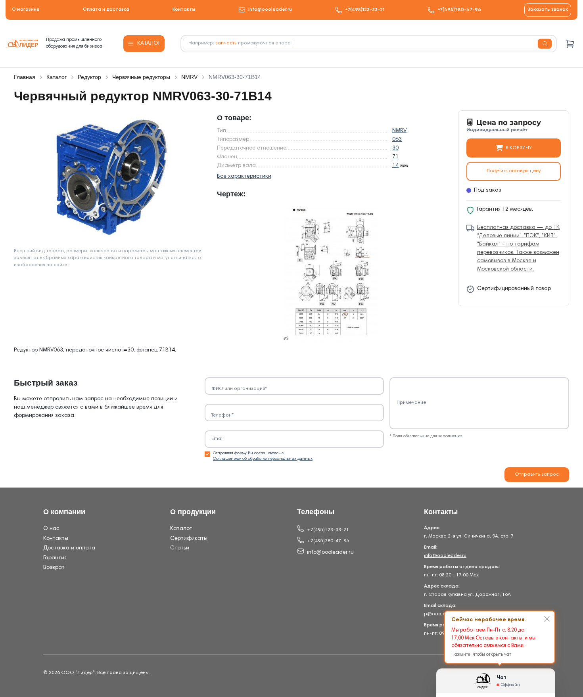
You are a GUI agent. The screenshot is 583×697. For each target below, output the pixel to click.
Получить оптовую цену (514, 171)
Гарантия (55, 558)
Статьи (179, 548)
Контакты (184, 9)
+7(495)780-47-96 (459, 10)
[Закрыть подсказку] (547, 618)
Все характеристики (244, 176)
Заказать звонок (547, 9)
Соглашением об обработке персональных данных (263, 459)
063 (397, 139)
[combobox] (368, 43)
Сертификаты (188, 538)
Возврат (54, 567)
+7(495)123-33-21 (364, 10)
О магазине (26, 9)
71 (395, 157)
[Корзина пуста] (570, 44)
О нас (51, 529)
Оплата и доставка (106, 9)
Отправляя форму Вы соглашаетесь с (263, 456)
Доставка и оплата (69, 548)
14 (395, 166)
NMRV (399, 131)
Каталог (181, 529)
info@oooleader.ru (270, 9)
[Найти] (545, 44)
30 (395, 148)
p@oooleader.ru (442, 614)
